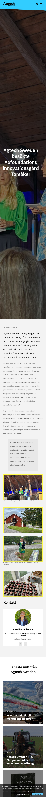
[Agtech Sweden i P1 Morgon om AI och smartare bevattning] (23, 747)
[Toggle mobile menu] (41, 4)
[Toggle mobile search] (37, 4)
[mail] (20, 644)
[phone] (25, 644)
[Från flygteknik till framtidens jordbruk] (23, 702)
